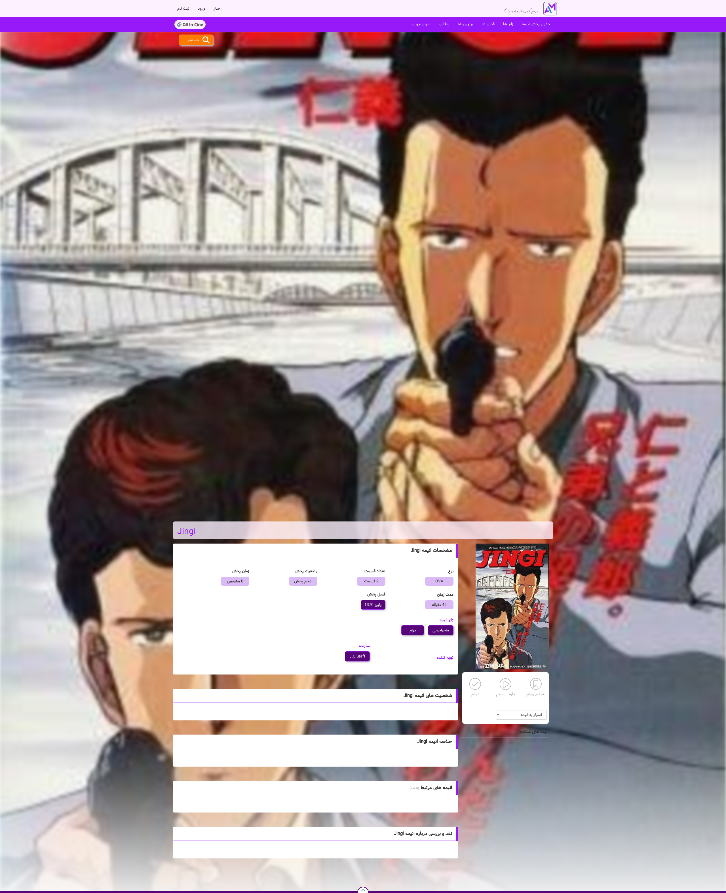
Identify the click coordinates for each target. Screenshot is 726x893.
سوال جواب (421, 24)
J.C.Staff (357, 656)
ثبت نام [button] (183, 8)
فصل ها (488, 24)
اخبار (217, 8)
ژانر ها (508, 24)
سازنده (364, 646)
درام (413, 630)
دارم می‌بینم (505, 694)
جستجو (193, 40)
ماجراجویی (440, 630)
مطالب (444, 24)
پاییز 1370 (373, 605)
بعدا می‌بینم (535, 694)
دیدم (475, 694)
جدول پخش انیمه (536, 24)
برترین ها (465, 24)
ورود (201, 8)
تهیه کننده (445, 657)
